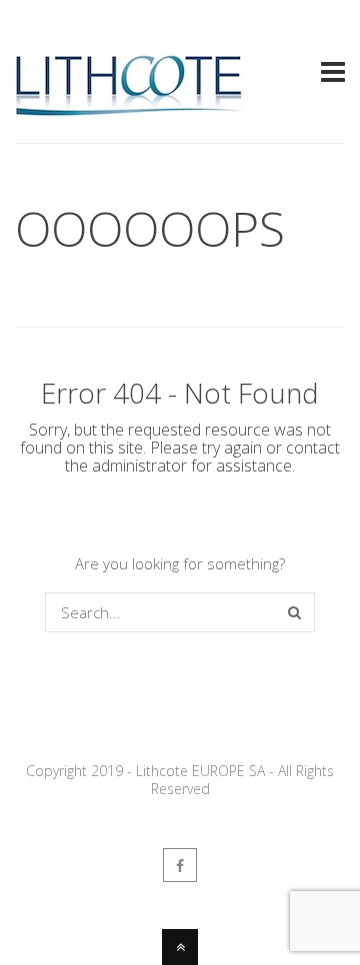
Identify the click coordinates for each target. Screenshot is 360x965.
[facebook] (180, 865)
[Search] (294, 612)
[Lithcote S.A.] (128, 108)
